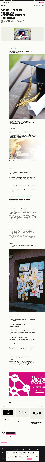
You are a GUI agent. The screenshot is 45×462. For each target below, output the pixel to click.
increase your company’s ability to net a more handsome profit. (24, 196)
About (37, 449)
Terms (42, 460)
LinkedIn (3, 452)
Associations (23, 450)
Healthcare (23, 449)
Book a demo (42, 2)
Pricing (29, 2)
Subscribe (4, 442)
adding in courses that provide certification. (20, 48)
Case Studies (30, 449)
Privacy (40, 460)
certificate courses (12, 168)
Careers (37, 450)
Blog (29, 450)
